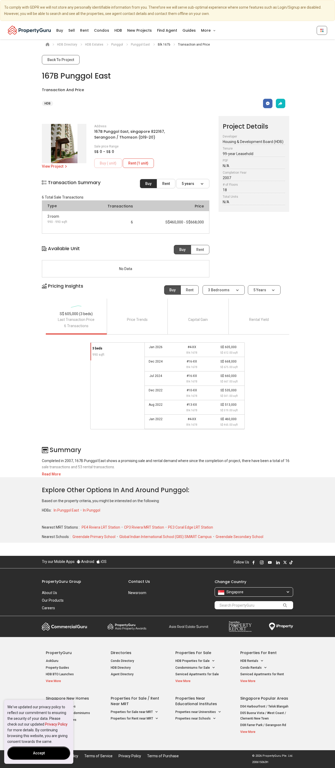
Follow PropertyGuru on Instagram (262, 562)
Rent (84, 30)
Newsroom (137, 593)
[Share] (280, 103)
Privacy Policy (56, 724)
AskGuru (52, 661)
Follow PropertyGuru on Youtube (270, 562)
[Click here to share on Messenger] (267, 103)
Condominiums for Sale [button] (193, 668)
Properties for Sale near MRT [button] (132, 712)
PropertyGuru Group (61, 581)
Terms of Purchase (163, 756)
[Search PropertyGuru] (285, 605)
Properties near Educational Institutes (196, 701)
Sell (71, 30)
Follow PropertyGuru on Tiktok (291, 562)
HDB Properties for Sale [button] (192, 661)
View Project (53, 166)
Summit (188, 626)
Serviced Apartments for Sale (197, 674)
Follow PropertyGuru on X (285, 562)
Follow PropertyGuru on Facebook (253, 562)
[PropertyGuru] (29, 30)
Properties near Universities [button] (196, 712)
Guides (189, 30)
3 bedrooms (219, 290)
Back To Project (60, 60)
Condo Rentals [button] (251, 668)
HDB (118, 30)
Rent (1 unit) (138, 163)
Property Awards (127, 626)
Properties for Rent (258, 652)
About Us (49, 593)
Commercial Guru (64, 626)
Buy (59, 30)
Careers (48, 608)
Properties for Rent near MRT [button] (132, 718)
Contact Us (139, 581)
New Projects (139, 30)
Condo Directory (122, 661)
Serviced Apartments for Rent (262, 674)
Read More (51, 474)
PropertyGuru (59, 652)
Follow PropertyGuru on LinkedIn (278, 562)
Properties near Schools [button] (193, 718)
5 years (188, 184)
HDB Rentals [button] (249, 661)
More (206, 30)
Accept (39, 753)
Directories (121, 652)
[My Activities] (322, 30)
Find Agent (167, 30)
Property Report (240, 626)
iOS (103, 561)
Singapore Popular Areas (264, 698)
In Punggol (91, 510)
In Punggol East (67, 510)
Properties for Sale (193, 652)
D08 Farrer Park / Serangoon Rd (263, 725)
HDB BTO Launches (60, 674)
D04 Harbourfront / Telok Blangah (264, 706)
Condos (101, 30)
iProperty (281, 626)
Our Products (53, 600)
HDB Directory (121, 668)
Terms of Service (98, 756)
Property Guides (57, 668)
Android (87, 561)
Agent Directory (122, 674)
